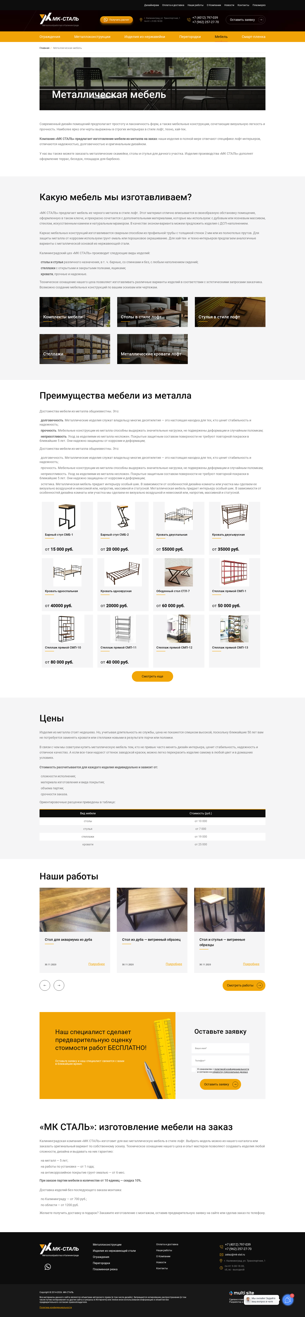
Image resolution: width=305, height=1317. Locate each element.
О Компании (214, 5)
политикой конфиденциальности (231, 1069)
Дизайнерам (151, 5)
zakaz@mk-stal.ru (235, 1254)
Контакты (243, 5)
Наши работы (196, 5)
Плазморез (259, 5)
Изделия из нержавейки (144, 37)
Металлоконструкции (92, 37)
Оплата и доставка (173, 5)
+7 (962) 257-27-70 (205, 22)
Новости (229, 5)
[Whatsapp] (48, 1269)
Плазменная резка (105, 1269)
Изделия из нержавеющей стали (114, 1250)
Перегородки (190, 37)
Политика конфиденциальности (56, 1307)
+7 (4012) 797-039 (205, 17)
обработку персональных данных (230, 1072)
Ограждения (50, 37)
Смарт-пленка (253, 37)
